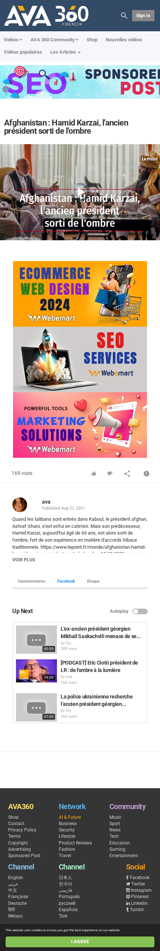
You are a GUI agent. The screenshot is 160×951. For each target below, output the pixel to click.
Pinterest (140, 896)
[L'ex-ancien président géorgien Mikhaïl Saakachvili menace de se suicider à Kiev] (36, 639)
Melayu (15, 916)
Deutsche (17, 903)
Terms (14, 836)
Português (69, 896)
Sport (114, 823)
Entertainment (123, 855)
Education (119, 843)
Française (18, 896)
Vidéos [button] (11, 39)
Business (68, 823)
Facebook (66, 581)
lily (68, 643)
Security (67, 830)
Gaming (117, 849)
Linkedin (139, 903)
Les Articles (63, 52)
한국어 (65, 884)
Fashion (67, 849)
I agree (80, 941)
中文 (12, 890)
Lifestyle (67, 836)
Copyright (18, 843)
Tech (114, 836)
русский (67, 903)
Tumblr (137, 909)
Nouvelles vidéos (124, 39)
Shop (92, 39)
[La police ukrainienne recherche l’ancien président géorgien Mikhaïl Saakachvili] (36, 707)
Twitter (138, 884)
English (15, 877)
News (115, 830)
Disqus (93, 581)
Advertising (19, 849)
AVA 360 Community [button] (53, 39)
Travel (65, 855)
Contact (16, 823)
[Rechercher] (124, 15)
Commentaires (31, 581)
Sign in (143, 15)
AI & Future (70, 817)
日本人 (65, 877)
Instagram (141, 890)
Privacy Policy (22, 830)
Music (115, 817)
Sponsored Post (24, 855)
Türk (63, 916)
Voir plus (23, 559)
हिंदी (11, 909)
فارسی (65, 890)
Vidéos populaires (23, 52)
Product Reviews (75, 843)
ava (46, 502)
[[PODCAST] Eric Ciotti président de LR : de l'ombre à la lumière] (36, 670)
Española (68, 909)
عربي (13, 884)
